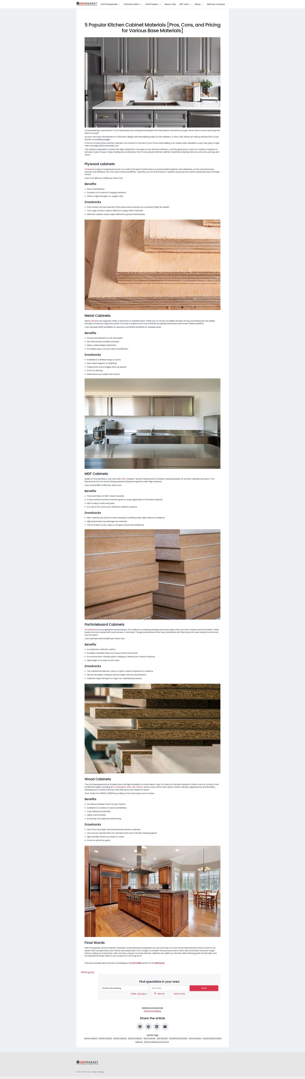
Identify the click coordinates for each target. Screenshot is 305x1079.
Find (203, 988)
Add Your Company (216, 4)
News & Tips (170, 4)
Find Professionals (109, 4)
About (197, 4)
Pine (129, 787)
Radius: (133, 993)
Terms (94, 1072)
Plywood (88, 169)
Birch (113, 787)
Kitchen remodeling (152, 1011)
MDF (124, 479)
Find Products (151, 4)
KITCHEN (136, 963)
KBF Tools (183, 4)
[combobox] (124, 988)
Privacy (101, 1072)
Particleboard (91, 629)
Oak (133, 787)
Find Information (131, 4)
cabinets (94, 321)
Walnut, (139, 787)
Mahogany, (121, 787)
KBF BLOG (160, 963)
